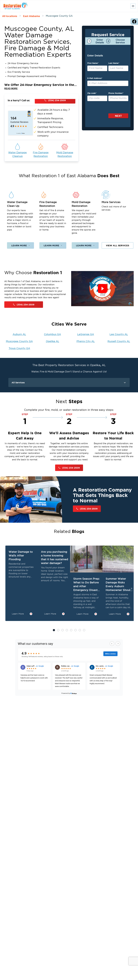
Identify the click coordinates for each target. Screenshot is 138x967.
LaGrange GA (85, 334)
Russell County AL (119, 341)
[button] (58, 630)
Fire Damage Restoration (41, 154)
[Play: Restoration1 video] (102, 288)
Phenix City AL (86, 341)
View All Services (117, 245)
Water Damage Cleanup (17, 154)
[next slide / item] (132, 589)
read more (11, 88)
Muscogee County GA (19, 341)
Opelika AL (52, 341)
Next (118, 115)
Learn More (19, 245)
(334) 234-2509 (57, 100)
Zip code (91, 93)
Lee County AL (119, 334)
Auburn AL (19, 334)
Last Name (113, 63)
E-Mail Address (94, 78)
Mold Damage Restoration (64, 154)
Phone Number (115, 93)
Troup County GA (19, 348)
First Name (93, 63)
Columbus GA (52, 334)
